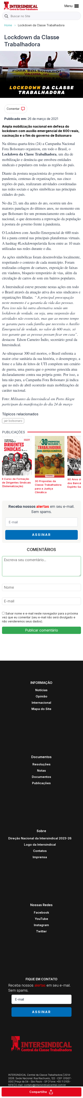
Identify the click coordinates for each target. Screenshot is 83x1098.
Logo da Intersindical (40, 844)
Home (8, 25)
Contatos (40, 851)
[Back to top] (73, 1079)
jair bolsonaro (13, 420)
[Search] (6, 16)
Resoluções (41, 764)
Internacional (41, 702)
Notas (41, 770)
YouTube (41, 919)
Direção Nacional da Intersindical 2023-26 (40, 838)
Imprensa (40, 857)
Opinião (41, 696)
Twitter (41, 931)
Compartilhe (38, 1092)
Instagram (41, 925)
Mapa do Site (41, 709)
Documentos (41, 777)
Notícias (41, 690)
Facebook (41, 912)
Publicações (41, 783)
